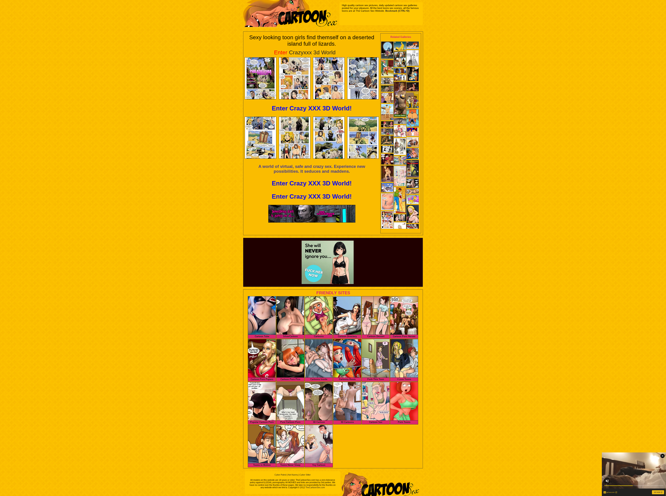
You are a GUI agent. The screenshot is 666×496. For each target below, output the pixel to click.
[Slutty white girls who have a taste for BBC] (412, 74)
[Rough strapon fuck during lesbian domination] (387, 124)
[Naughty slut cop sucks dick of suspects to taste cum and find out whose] (400, 59)
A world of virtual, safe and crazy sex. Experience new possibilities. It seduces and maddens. (311, 169)
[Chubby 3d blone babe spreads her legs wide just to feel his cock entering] (412, 183)
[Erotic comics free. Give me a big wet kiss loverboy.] (412, 142)
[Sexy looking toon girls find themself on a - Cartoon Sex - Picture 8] (363, 138)
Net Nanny (293, 475)
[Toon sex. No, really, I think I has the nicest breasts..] (412, 192)
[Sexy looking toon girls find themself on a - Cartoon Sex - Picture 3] (329, 78)
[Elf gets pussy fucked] (387, 131)
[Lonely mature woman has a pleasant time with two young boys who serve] (400, 77)
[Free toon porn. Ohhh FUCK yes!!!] (387, 159)
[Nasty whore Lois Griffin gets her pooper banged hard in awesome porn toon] (412, 214)
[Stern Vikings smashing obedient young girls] (387, 81)
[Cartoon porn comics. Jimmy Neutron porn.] (412, 45)
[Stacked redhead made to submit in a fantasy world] (387, 188)
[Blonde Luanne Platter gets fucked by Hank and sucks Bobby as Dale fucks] (400, 160)
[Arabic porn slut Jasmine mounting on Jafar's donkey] (387, 68)
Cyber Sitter (305, 475)
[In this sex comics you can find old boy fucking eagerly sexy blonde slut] (400, 176)
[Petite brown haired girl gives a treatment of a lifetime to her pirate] (387, 140)
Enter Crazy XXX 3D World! (312, 108)
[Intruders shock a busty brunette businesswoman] (387, 149)
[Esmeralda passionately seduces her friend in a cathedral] (400, 147)
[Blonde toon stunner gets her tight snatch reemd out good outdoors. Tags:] (387, 112)
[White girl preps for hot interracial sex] (412, 58)
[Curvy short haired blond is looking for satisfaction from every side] (387, 220)
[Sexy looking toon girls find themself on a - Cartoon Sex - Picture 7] (329, 138)
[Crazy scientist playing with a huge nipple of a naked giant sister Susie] (387, 202)
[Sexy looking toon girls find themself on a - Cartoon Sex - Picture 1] (260, 78)
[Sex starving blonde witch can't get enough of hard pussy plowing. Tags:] (387, 50)
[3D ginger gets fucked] (387, 89)
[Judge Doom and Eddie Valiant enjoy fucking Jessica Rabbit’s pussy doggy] (387, 174)
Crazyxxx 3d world (305, 52)
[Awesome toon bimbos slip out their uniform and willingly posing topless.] (400, 100)
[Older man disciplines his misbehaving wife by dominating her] (400, 46)
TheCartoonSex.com (315, 487)
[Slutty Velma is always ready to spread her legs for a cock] (412, 154)
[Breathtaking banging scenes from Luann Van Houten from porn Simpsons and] (412, 200)
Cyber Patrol (280, 475)
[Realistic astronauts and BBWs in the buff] (400, 218)
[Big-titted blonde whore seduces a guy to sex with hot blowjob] (400, 200)
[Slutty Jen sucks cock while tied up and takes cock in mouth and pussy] (412, 100)
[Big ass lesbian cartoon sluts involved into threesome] (412, 132)
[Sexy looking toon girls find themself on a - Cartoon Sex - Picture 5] (260, 138)
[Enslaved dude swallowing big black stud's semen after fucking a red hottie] (412, 87)
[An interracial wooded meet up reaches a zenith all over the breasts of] (412, 169)
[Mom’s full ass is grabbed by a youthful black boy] (400, 71)
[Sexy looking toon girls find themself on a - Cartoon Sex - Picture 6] (294, 138)
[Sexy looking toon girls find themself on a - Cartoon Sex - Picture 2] (294, 78)
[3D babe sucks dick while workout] (400, 121)
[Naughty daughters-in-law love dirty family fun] (387, 98)
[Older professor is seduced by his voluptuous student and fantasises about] (400, 131)
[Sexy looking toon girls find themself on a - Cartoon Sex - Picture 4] (363, 78)
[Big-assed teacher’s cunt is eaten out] (412, 118)
